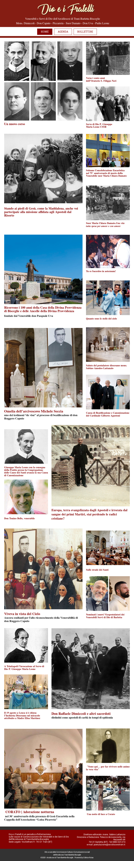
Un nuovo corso (14, 124)
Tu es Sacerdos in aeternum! (101, 271)
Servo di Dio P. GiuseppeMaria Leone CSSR (99, 125)
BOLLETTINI (85, 31)
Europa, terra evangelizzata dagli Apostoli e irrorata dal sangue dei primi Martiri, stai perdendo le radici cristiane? (89, 514)
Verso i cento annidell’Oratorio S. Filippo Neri (101, 79)
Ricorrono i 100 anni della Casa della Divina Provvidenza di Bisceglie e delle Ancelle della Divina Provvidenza (42, 309)
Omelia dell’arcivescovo (33, 411)
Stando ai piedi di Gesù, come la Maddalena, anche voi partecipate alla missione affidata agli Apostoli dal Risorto (41, 212)
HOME (45, 31)
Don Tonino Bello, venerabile (19, 518)
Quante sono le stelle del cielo (101, 318)
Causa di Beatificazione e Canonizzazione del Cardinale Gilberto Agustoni (107, 414)
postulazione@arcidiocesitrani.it (109, 844)
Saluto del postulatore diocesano (106, 367)
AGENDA (63, 31)
